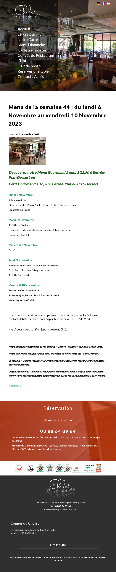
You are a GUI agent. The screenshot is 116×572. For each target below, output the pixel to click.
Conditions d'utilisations (55, 557)
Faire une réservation (58, 420)
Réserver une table (33, 71)
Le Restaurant (29, 34)
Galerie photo (29, 66)
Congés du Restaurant (36, 55)
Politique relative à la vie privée (25, 557)
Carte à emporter (32, 50)
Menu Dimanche (31, 44)
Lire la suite (58, 544)
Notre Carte (28, 39)
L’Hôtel (23, 60)
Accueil (24, 29)
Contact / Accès (31, 76)
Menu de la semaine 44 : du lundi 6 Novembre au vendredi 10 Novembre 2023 (58, 115)
